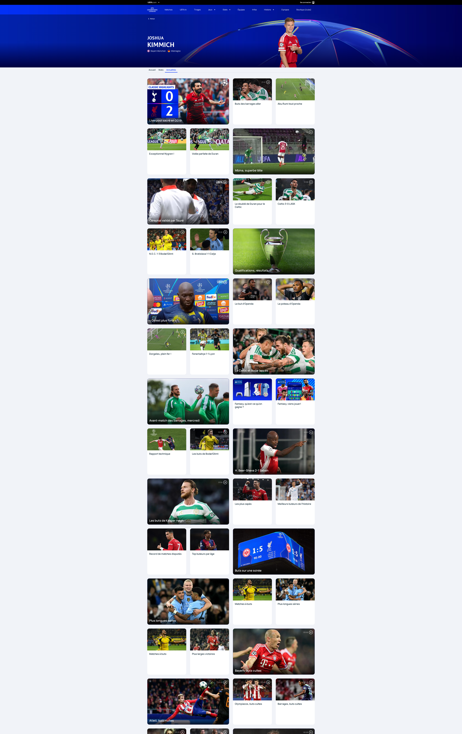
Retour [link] (152, 19)
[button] (212, 9)
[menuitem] (169, 9)
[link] (168, 9)
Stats (161, 70)
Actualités (171, 70)
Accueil (152, 70)
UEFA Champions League (152, 9)
